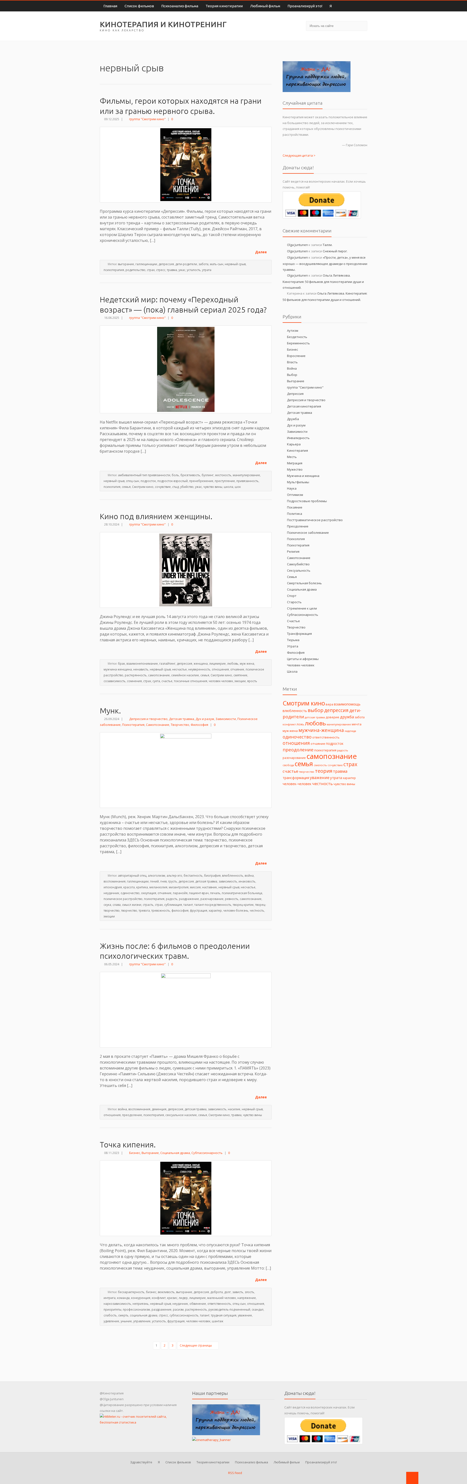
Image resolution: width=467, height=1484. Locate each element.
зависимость (228, 881)
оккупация (148, 893)
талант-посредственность (212, 905)
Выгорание (150, 1153)
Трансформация (299, 633)
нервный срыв (235, 264)
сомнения (134, 681)
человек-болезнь (235, 910)
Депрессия (295, 393)
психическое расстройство (123, 899)
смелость (320, 765)
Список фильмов (139, 6)
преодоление (132, 1115)
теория (323, 771)
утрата (206, 270)
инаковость (247, 881)
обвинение (197, 1304)
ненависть (140, 669)
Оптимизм (295, 494)
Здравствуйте (141, 1462)
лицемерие (217, 663)
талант (188, 905)
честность (257, 910)
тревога (144, 910)
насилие (234, 1109)
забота (203, 264)
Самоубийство (298, 564)
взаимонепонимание (142, 663)
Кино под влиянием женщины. (156, 516)
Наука (291, 488)
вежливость (166, 1292)
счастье (167, 681)
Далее (261, 252)
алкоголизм (156, 875)
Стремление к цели (302, 608)
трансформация (296, 777)
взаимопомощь (347, 704)
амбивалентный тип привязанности (144, 475)
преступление (225, 481)
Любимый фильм (265, 6)
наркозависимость (117, 1304)
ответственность (219, 1304)
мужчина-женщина (118, 669)
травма (172, 270)
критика (142, 887)
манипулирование (246, 475)
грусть (172, 881)
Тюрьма (293, 640)
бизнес (151, 1292)
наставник (209, 887)
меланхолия (158, 887)
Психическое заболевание (308, 532)
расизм (178, 1309)
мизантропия (179, 887)
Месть (292, 457)
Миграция (294, 463)
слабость (110, 1315)
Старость (294, 602)
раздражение (189, 899)
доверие (332, 717)
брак (121, 663)
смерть (123, 1315)
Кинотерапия (297, 450)
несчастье (179, 669)
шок (238, 487)
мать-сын (216, 264)
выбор (315, 710)
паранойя (180, 893)
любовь (232, 663)
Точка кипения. (128, 1144)
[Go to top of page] (412, 1478)
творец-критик (243, 905)
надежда (350, 731)
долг (227, 1292)
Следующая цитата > (299, 155)
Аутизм (292, 330)
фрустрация (198, 910)
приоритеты (112, 1309)
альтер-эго (174, 875)
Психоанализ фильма (179, 6)
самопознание (159, 675)
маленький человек (221, 1298)
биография (212, 875)
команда (123, 1298)
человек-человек (221, 681)
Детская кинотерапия (304, 406)
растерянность (136, 675)
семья (126, 487)
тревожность (160, 910)
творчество (129, 910)
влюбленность (232, 875)
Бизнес (134, 1153)
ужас (182, 270)
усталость (194, 270)
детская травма (206, 881)
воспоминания (115, 881)
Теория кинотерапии (224, 6)
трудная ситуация (223, 1315)
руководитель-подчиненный (229, 1309)
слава (117, 905)
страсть (148, 905)
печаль (215, 893)
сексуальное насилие (181, 1115)
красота (129, 887)
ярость (252, 681)
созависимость (115, 681)
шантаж (217, 1321)
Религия (293, 551)
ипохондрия (113, 887)
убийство (187, 487)
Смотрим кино (142, 487)
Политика (294, 513)
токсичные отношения (190, 681)
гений (154, 881)
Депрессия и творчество (148, 719)
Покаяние (294, 507)
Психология (296, 539)
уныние (126, 1321)
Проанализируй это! (304, 6)
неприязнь (141, 1304)
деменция (159, 1109)
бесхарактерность (131, 1292)
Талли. (327, 245)
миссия (195, 887)
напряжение (246, 1298)
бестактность (193, 875)
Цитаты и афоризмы (303, 659)
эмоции (240, 681)
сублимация (173, 905)
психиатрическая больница (242, 893)
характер (215, 910)
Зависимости (226, 719)
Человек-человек (300, 665)
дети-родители (186, 264)
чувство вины (212, 487)
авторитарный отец (132, 875)
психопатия (112, 487)
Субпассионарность (207, 1153)
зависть (237, 1292)
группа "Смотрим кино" (147, 119)
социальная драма (143, 1315)
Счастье (293, 621)
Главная (110, 6)
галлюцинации (146, 264)
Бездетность (297, 337)
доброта (216, 1292)
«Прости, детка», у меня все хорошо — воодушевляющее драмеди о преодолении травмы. (325, 263)
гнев (163, 881)
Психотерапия (133, 724)
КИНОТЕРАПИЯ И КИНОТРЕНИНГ (163, 24)
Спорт (291, 596)
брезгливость (190, 475)
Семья (292, 577)
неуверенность (199, 669)
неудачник (111, 893)
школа (228, 487)
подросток (148, 481)
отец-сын (132, 481)
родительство (135, 270)
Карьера (294, 444)
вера (329, 704)
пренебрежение (201, 481)
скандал (257, 1309)
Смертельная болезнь (304, 583)
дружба (347, 717)
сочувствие (163, 487)
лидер (183, 1298)
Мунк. (110, 710)
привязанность (247, 481)
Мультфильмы (298, 482)
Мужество (295, 469)
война (249, 875)
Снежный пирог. (335, 251)
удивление (111, 1321)
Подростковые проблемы (307, 501)
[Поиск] (361, 25)
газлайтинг (167, 663)
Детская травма (181, 719)
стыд (175, 487)
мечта (356, 724)
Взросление (296, 356)
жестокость (223, 475)
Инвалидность (298, 438)
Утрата (292, 646)
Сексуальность (298, 570)
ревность (231, 899)
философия (180, 910)
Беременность (298, 343)
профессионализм (136, 1309)
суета (156, 681)
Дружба (293, 419)
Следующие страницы (196, 1345)
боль (175, 475)
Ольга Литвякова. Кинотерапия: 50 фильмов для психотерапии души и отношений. (323, 281)
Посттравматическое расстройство (315, 520)
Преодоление (297, 526)
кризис (172, 1298)
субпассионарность (184, 1315)
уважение (245, 1315)
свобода (288, 765)
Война (292, 368)
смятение (240, 675)
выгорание (126, 264)
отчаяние (237, 669)
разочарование (212, 899)
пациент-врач (199, 893)
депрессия (166, 264)
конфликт (159, 1298)
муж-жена (247, 663)
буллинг (208, 475)
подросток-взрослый (172, 481)
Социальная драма (175, 1153)
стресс (160, 270)
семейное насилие (185, 675)
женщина (201, 663)
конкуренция (140, 1298)
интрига (110, 1298)
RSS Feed (234, 1473)
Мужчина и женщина (303, 476)
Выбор (292, 375)
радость (172, 899)
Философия (199, 724)
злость (249, 1292)
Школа (292, 671)
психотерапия (114, 270)
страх (151, 270)
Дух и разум (205, 719)
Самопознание (157, 724)
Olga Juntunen (297, 245)
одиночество (130, 893)
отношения (220, 669)
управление (142, 1321)
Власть (292, 362)
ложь (300, 724)
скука (107, 905)
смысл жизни (131, 905)
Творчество (180, 724)
